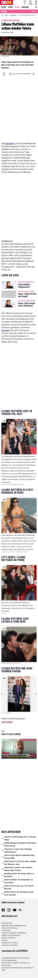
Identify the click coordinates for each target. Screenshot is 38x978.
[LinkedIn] (20, 910)
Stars (17, 7)
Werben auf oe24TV (8, 938)
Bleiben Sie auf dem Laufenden (13, 902)
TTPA (3, 970)
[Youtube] (14, 910)
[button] (4, 755)
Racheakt (5, 330)
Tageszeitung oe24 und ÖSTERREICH (15, 951)
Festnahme (9, 143)
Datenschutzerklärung (9, 928)
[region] (19, 452)
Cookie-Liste (6, 930)
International (13, 15)
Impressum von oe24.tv (10, 945)
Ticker (3, 7)
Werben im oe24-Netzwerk (11, 935)
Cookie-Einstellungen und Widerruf (14, 933)
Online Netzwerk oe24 (10, 916)
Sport (10, 7)
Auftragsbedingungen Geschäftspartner (15, 958)
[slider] (11, 755)
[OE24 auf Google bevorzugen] (33, 74)
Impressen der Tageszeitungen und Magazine (17, 967)
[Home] (2, 15)
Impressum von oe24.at (10, 942)
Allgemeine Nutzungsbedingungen (14, 925)
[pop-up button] (30, 755)
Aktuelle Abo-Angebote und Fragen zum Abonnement (16, 964)
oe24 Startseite (7, 923)
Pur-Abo (4, 940)
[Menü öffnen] (36, 7)
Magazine (25, 7)
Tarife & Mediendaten (9, 960)
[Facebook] (3, 910)
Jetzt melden (7, 722)
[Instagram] (9, 910)
